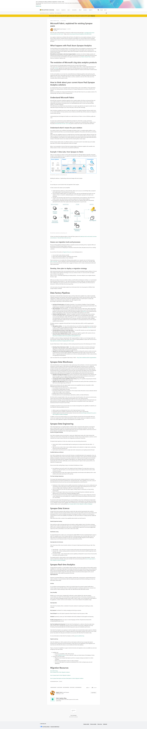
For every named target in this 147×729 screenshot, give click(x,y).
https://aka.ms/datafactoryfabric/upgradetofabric (86, 357)
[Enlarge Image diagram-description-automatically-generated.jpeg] (73, 217)
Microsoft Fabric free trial (60, 123)
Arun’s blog (68, 123)
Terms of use (99, 724)
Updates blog (52, 13)
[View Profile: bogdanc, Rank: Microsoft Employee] (51, 29)
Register (101, 9)
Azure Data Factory (54, 670)
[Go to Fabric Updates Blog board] (52, 699)
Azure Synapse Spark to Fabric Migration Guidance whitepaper (79, 504)
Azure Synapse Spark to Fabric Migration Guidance (60, 675)
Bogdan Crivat (56, 29)
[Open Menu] (106, 13)
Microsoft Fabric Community (44, 13)
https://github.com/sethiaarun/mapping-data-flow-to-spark (62, 340)
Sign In (105, 9)
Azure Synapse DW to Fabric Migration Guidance (60, 672)
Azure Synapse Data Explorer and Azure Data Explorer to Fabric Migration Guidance (66, 678)
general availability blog (79, 635)
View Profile (93, 692)
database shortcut (61, 655)
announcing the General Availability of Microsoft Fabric (80, 34)
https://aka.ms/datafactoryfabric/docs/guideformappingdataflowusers (66, 335)
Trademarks (105, 724)
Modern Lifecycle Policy (85, 56)
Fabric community (53, 261)
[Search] (98, 10)
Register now (38, 6)
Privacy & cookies (93, 724)
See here (84, 311)
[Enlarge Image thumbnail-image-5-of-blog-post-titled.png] (73, 166)
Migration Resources (67, 252)
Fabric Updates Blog (58, 13)
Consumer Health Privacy (54, 726)
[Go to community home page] (47, 10)
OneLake (56, 68)
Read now (93, 15)
